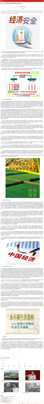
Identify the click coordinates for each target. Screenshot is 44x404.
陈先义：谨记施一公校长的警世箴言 (26, 380)
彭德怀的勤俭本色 (3, 392)
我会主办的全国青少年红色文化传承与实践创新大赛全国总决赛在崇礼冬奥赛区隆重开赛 (10, 380)
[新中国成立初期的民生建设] (32, 387)
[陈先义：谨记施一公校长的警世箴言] (32, 375)
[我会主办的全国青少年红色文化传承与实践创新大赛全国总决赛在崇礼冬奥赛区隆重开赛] (11, 375)
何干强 (2, 4)
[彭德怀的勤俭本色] (11, 387)
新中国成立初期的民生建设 (25, 392)
